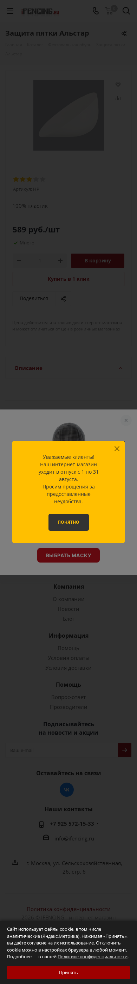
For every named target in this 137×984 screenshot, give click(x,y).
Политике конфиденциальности (93, 956)
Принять (68, 972)
